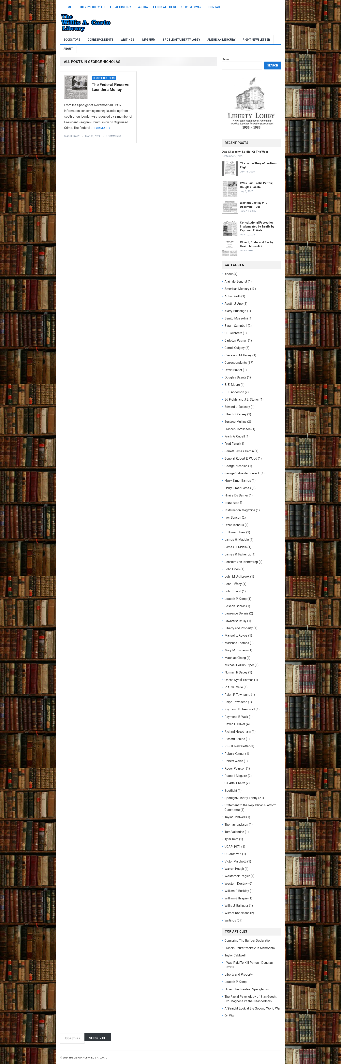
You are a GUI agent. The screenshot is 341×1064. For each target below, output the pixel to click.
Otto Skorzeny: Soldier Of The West (245, 151)
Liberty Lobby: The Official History (105, 7)
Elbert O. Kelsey (235, 414)
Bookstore (72, 39)
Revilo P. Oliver (235, 724)
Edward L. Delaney (237, 407)
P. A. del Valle (234, 687)
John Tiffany (233, 584)
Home (68, 7)
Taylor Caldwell (235, 817)
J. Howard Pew (235, 532)
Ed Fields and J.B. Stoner (242, 399)
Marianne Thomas (237, 643)
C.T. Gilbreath (233, 333)
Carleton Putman (236, 340)
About (68, 48)
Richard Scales (235, 739)
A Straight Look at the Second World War (169, 7)
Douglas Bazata (235, 377)
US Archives (233, 854)
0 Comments (113, 136)
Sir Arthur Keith (235, 783)
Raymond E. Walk (236, 717)
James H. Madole (237, 539)
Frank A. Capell (235, 436)
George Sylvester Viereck (242, 473)
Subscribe (97, 1038)
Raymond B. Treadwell (240, 709)
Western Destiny (236, 883)
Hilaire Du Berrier (236, 495)
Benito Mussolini (236, 318)
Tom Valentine (234, 832)
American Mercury (221, 39)
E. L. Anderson (234, 392)
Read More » (101, 127)
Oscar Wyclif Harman (239, 680)
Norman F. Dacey (236, 672)
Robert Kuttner (235, 754)
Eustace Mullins (235, 421)
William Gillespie (236, 898)
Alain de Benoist (236, 281)
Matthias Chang (235, 658)
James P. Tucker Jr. (238, 554)
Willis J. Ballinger (236, 906)
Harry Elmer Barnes (238, 480)
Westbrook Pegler (237, 876)
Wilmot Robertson (237, 913)
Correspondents (100, 39)
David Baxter (233, 370)
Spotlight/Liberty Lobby (181, 39)
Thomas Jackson (236, 824)
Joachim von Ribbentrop (241, 562)
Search (226, 59)
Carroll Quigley (235, 348)
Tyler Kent (231, 839)
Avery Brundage (235, 311)
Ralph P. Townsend (237, 695)
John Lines (232, 569)
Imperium (148, 39)
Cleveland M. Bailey (238, 355)
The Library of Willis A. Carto (88, 1057)
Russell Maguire (236, 776)
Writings (127, 39)
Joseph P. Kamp (236, 599)
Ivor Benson (233, 517)
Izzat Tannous (234, 525)
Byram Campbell (236, 326)
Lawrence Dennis (236, 613)
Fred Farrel (232, 444)
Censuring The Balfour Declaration (248, 940)
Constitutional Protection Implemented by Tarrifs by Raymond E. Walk (257, 226)
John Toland (233, 591)
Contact (215, 7)
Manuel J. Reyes (236, 635)
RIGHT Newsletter (256, 39)
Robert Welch (234, 761)
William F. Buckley (237, 891)
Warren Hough (234, 869)
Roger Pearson (235, 768)
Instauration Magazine (240, 510)
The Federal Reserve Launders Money (110, 87)
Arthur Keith (233, 296)
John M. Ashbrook (237, 576)
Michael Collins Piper (239, 665)
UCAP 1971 (233, 847)
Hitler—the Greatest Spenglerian (247, 989)
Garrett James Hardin (239, 451)
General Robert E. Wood (241, 458)
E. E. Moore (232, 385)
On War (229, 1016)
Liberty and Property (239, 628)
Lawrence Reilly (235, 621)
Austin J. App (234, 303)
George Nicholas (103, 78)
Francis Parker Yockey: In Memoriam (250, 948)
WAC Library (72, 136)
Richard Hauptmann (238, 731)
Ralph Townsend (236, 702)
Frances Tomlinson (238, 429)
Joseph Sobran (235, 606)
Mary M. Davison (236, 650)
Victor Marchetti (235, 861)
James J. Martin (236, 547)
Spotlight (231, 790)
